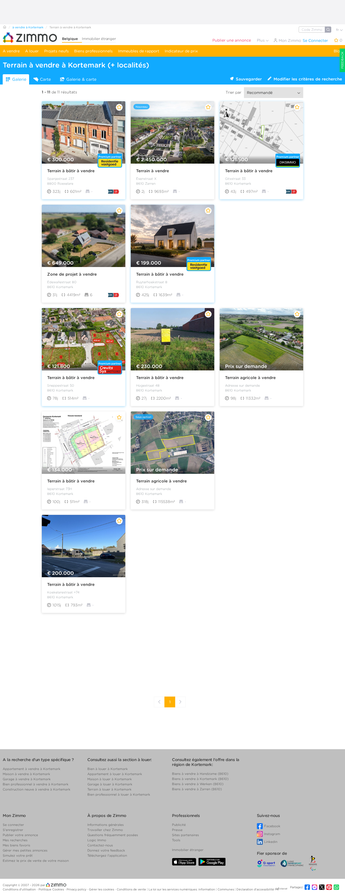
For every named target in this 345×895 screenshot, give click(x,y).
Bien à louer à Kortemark (107, 769)
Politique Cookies (52, 889)
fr (338, 30)
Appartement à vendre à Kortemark (31, 769)
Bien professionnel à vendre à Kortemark (35, 784)
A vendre (11, 51)
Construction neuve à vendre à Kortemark (36, 789)
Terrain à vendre (152, 170)
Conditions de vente (132, 889)
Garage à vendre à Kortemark (27, 779)
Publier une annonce (231, 40)
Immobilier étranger (99, 39)
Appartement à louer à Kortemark (114, 774)
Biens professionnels (93, 51)
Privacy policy (77, 889)
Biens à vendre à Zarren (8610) (197, 789)
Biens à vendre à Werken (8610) (197, 784)
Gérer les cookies (102, 889)
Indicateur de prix (181, 51)
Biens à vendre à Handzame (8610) (200, 774)
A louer (32, 51)
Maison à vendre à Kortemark (26, 774)
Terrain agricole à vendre (250, 377)
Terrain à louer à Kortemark (109, 789)
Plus (261, 40)
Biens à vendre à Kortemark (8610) (200, 779)
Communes (226, 889)
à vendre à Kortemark (27, 27)
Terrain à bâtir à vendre (71, 170)
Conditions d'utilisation (20, 889)
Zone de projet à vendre (72, 274)
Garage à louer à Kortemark (109, 784)
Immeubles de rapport (138, 51)
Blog (338, 51)
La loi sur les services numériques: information (182, 889)
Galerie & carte (81, 79)
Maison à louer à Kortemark (109, 779)
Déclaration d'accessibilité (255, 889)
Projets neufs (56, 51)
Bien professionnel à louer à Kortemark (118, 794)
